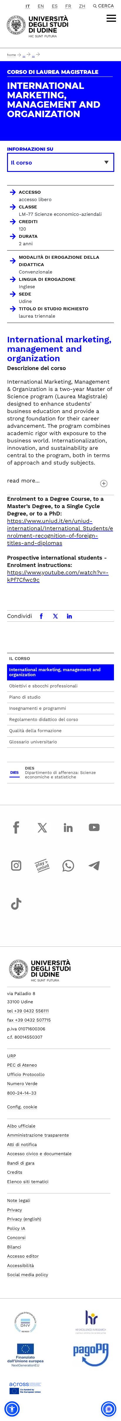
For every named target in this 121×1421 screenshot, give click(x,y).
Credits (14, 1172)
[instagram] (16, 871)
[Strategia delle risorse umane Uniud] (91, 1324)
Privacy (14, 1210)
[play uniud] (42, 871)
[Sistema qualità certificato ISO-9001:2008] (25, 1324)
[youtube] (94, 833)
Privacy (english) (24, 1219)
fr (68, 6)
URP (11, 1056)
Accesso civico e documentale (39, 1153)
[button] (12, 1409)
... (24, 55)
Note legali (18, 1200)
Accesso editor (23, 1256)
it (28, 6)
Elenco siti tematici (27, 1181)
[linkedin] (68, 833)
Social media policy (27, 1274)
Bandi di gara (20, 1163)
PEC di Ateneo (22, 1065)
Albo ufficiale (21, 1126)
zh (82, 6)
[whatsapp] (68, 871)
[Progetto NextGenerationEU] (25, 1357)
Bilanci (14, 1247)
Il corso (19, 658)
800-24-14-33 (21, 1093)
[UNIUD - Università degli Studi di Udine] (37, 25)
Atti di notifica (22, 1144)
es (55, 6)
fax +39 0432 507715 (29, 1020)
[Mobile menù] (111, 18)
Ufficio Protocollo (26, 1074)
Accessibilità (20, 1265)
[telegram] (94, 871)
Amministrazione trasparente (38, 1135)
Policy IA (16, 1228)
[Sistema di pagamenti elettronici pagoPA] (91, 1357)
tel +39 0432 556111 (28, 1011)
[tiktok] (16, 909)
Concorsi (16, 1237)
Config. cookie (22, 1107)
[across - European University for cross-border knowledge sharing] (25, 1390)
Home (11, 55)
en (41, 6)
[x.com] (42, 833)
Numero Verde (22, 1083)
